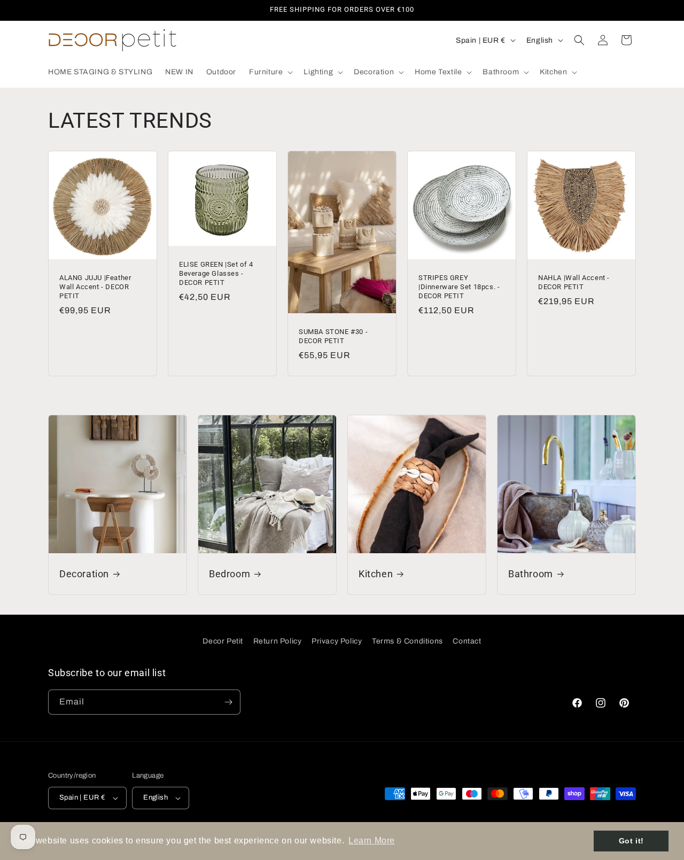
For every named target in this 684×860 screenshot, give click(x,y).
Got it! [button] (631, 840)
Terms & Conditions (407, 641)
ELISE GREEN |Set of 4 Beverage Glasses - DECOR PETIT (216, 273)
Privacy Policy (337, 641)
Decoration (84, 573)
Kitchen (376, 573)
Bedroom (229, 573)
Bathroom (530, 573)
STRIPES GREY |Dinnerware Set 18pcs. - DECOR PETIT (459, 287)
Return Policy (277, 641)
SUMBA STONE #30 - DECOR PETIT (333, 336)
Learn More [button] (371, 840)
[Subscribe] (228, 702)
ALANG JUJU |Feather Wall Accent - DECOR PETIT (95, 287)
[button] (270, 72)
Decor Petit (223, 641)
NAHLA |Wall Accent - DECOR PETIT (574, 282)
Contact (467, 641)
